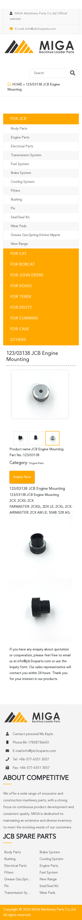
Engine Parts (20, 137)
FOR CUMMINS (24, 318)
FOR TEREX (20, 297)
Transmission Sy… (17, 893)
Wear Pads (18, 226)
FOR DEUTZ (21, 307)
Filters (15, 191)
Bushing (16, 199)
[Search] (72, 74)
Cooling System (22, 182)
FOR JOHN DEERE (27, 275)
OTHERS (18, 340)
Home (17, 84)
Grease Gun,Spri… (18, 879)
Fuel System (20, 164)
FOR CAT (18, 254)
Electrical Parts (22, 146)
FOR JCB (18, 119)
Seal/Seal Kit (20, 217)
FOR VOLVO (21, 286)
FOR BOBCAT (22, 264)
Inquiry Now (22, 477)
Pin (13, 208)
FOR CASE (19, 329)
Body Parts (19, 128)
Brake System (21, 173)
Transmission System (26, 155)
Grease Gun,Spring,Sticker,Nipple (35, 235)
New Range (19, 244)
